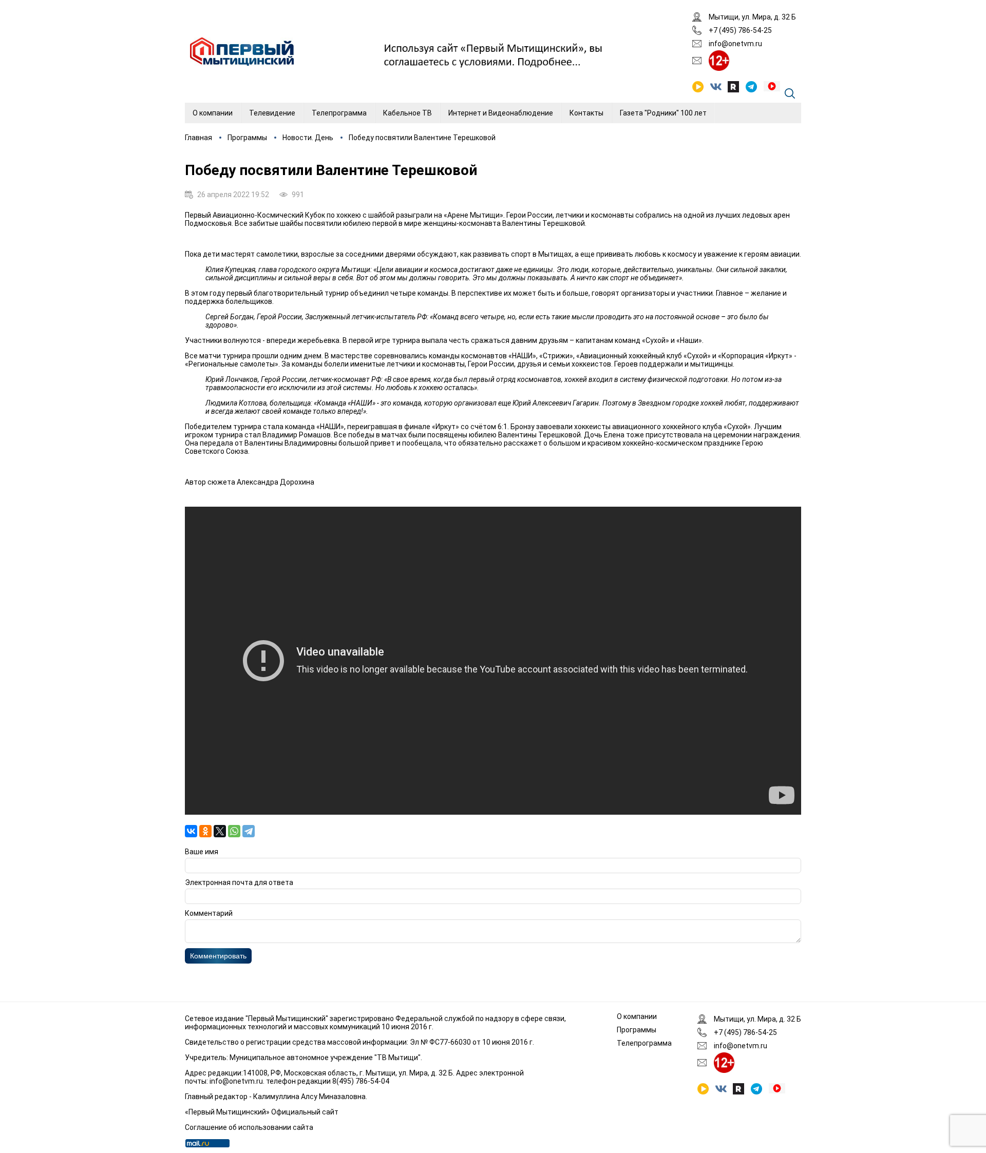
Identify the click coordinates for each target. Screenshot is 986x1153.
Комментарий (209, 913)
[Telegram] (248, 831)
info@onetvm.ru (735, 44)
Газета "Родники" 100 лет (663, 113)
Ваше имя (201, 852)
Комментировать (218, 956)
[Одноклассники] (205, 831)
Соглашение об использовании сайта (249, 1127)
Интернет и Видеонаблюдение (500, 113)
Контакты (586, 113)
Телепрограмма (339, 113)
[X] (220, 831)
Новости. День (307, 137)
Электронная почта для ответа (239, 882)
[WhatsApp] (234, 831)
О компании (213, 113)
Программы (247, 137)
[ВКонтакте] (191, 831)
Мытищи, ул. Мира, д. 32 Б (752, 17)
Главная (198, 137)
